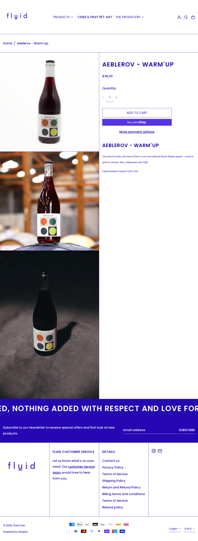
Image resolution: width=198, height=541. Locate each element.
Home (7, 43)
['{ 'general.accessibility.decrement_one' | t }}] (103, 97)
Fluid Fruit (19, 525)
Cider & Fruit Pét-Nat (94, 17)
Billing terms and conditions (123, 494)
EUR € (188, 528)
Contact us (111, 461)
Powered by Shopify (15, 532)
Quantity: (109, 88)
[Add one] (116, 97)
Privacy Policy (113, 467)
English (173, 528)
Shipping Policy (113, 481)
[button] (186, 17)
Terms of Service (115, 474)
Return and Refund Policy (121, 487)
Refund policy (112, 507)
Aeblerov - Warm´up (32, 43)
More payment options (136, 132)
